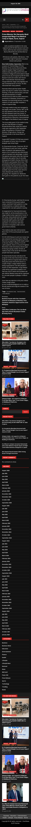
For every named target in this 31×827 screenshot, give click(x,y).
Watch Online (27, 20)
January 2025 (6, 526)
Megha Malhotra (9, 41)
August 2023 (5, 576)
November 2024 (6, 532)
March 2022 (5, 626)
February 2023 (6, 593)
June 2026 (5, 476)
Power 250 (5, 675)
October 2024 (6, 535)
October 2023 (6, 570)
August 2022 (5, 611)
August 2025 (5, 505)
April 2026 (5, 482)
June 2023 (5, 582)
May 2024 (5, 549)
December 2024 (6, 529)
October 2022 (6, 605)
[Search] (22, 19)
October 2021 (6, 632)
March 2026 (5, 485)
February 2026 (6, 488)
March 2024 (5, 555)
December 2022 (6, 599)
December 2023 (6, 564)
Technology (5, 684)
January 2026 (6, 491)
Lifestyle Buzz (6, 663)
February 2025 (6, 523)
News (3, 669)
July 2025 (4, 508)
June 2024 (5, 546)
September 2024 (7, 538)
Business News (6, 31)
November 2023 (6, 567)
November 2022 (6, 602)
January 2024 (6, 561)
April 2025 (5, 517)
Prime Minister (6, 293)
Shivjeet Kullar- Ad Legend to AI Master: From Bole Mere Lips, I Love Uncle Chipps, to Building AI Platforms (15, 387)
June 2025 (5, 511)
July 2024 (4, 544)
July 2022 (4, 614)
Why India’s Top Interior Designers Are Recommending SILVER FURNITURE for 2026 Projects (15, 330)
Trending (5, 687)
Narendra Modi (21, 291)
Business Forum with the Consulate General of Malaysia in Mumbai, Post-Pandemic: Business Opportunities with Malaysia (15, 300)
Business (6, 338)
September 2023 (7, 573)
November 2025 (6, 497)
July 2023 (4, 579)
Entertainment (6, 651)
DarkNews (26, 821)
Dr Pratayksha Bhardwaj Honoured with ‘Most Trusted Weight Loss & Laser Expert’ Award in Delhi (15, 359)
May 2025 (5, 514)
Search (5, 408)
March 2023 (5, 590)
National (13, 31)
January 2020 (6, 634)
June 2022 (5, 617)
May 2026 (5, 479)
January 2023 (6, 596)
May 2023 (5, 585)
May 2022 (5, 620)
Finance (4, 654)
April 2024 (5, 552)
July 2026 (4, 473)
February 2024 (6, 558)
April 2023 (5, 588)
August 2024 (5, 541)
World (4, 689)
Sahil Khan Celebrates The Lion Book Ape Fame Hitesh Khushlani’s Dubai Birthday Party (14, 310)
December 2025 (6, 494)
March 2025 (5, 520)
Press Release (19, 31)
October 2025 (6, 500)
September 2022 (7, 608)
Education (5, 648)
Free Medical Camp (11, 291)
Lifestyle (4, 660)
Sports (4, 681)
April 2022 (5, 623)
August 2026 (5, 470)
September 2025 (7, 502)
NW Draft (5, 672)
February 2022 (6, 629)
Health (4, 657)
